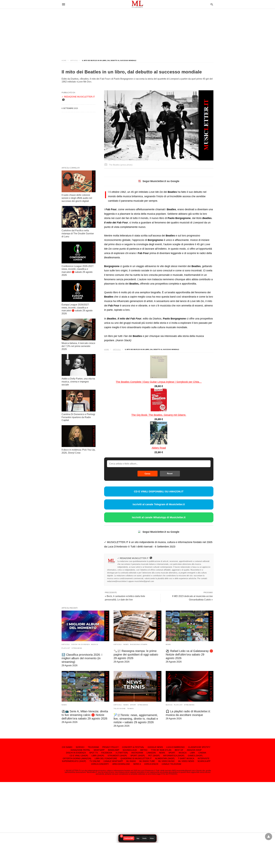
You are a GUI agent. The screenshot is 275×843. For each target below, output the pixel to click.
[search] (211, 4)
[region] (137, 31)
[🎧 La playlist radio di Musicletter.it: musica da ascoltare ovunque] (189, 686)
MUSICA (94, 644)
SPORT (133, 705)
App (137, 838)
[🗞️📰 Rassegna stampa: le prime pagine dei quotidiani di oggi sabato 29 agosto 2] (137, 626)
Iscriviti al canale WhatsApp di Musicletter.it (158, 517)
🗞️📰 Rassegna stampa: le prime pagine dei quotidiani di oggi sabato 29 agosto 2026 (136, 654)
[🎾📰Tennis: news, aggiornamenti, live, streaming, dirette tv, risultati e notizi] (137, 686)
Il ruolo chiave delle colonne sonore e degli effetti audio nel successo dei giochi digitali (77, 198)
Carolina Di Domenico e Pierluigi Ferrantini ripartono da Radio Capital (78, 417)
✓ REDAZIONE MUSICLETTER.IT (133, 558)
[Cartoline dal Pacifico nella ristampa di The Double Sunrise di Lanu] (79, 217)
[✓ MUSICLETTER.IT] (137, 4)
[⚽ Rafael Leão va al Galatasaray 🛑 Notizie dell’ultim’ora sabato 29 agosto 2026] (189, 626)
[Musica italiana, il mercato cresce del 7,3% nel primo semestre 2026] (79, 329)
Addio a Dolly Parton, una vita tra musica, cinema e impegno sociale (78, 381)
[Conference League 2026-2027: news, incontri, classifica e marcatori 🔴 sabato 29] (79, 252)
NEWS (126, 644)
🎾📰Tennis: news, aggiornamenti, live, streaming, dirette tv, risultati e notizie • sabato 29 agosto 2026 (136, 718)
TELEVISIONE (120, 708)
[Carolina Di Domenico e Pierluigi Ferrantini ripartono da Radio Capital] (79, 400)
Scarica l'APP (128, 838)
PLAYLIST (66, 648)
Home (64, 60)
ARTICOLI (74, 60)
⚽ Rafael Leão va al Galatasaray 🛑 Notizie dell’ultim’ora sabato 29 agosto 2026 (189, 654)
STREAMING (77, 648)
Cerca (147, 473)
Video (152, 838)
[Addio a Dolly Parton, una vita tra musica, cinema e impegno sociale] (79, 365)
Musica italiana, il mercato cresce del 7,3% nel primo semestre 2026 (78, 346)
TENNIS (130, 708)
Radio (145, 838)
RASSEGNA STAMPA (139, 644)
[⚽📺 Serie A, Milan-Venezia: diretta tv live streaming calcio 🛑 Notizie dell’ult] (85, 686)
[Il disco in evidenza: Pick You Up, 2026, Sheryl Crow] (79, 436)
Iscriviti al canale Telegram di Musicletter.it (159, 504)
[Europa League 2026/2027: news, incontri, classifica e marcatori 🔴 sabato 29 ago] (79, 291)
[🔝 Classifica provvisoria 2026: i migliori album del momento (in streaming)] (85, 626)
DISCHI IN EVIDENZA (80, 644)
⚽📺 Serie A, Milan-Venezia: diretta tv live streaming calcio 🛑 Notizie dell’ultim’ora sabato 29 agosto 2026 (85, 715)
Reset (170, 473)
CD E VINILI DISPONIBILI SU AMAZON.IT (158, 491)
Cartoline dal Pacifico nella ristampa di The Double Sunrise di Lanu (78, 233)
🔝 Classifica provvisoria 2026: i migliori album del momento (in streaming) (82, 658)
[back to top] (268, 836)
